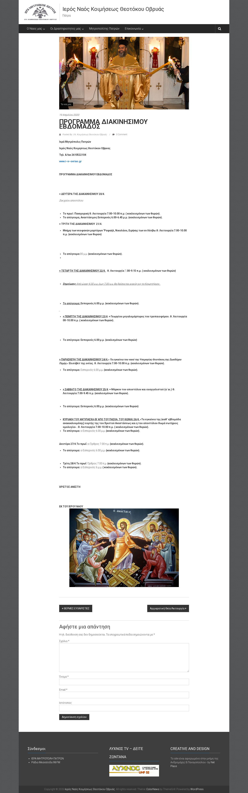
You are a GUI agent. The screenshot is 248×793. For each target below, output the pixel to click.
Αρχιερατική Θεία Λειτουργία (167, 608)
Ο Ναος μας (34, 28)
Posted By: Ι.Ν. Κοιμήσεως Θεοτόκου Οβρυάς (84, 134)
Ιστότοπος (65, 702)
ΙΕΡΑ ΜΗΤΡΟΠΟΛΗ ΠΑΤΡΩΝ (47, 758)
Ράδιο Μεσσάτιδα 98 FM (45, 762)
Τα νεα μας (66, 104)
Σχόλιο (64, 641)
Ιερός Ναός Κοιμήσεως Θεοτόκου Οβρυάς (113, 9)
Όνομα (64, 676)
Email (63, 689)
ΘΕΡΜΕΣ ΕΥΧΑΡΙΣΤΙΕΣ (77, 608)
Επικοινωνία (133, 28)
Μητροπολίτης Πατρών (104, 28)
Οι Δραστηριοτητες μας (65, 28)
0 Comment (121, 134)
